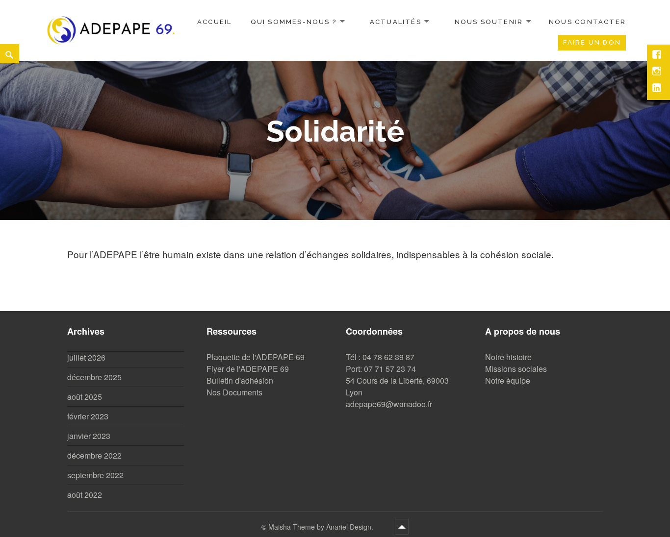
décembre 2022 (94, 455)
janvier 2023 (88, 435)
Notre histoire (508, 357)
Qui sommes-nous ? (293, 21)
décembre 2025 (94, 377)
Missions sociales (516, 368)
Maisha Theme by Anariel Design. (321, 527)
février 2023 (87, 416)
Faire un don (592, 42)
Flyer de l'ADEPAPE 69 (247, 368)
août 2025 (84, 396)
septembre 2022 (95, 475)
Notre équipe (507, 380)
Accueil (214, 21)
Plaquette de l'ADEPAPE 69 (255, 357)
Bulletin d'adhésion (239, 380)
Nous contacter (587, 21)
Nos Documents (234, 392)
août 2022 (84, 494)
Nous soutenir (489, 21)
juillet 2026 (86, 357)
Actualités (395, 21)
